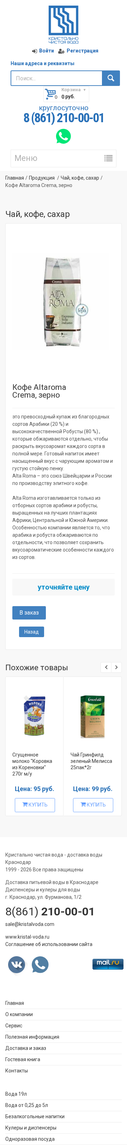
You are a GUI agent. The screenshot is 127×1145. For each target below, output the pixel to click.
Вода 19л (16, 1094)
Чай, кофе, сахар (80, 178)
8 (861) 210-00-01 (63, 118)
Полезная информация (32, 1037)
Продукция (42, 178)
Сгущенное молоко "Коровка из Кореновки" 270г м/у (32, 764)
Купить (38, 805)
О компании (19, 1014)
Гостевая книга (22, 1059)
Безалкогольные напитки (35, 1116)
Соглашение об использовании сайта (48, 944)
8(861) (50, 911)
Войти (46, 51)
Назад (31, 632)
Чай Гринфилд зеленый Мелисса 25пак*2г (91, 761)
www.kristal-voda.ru (27, 937)
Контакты (16, 1071)
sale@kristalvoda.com (29, 924)
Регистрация (82, 51)
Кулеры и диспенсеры (30, 1128)
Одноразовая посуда (30, 1139)
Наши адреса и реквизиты (42, 63)
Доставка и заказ (25, 1048)
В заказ (29, 612)
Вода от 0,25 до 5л (26, 1105)
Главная (14, 178)
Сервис (13, 1025)
